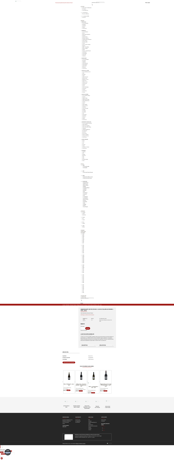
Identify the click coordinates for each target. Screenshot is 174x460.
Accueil (64, 304)
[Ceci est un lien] (18, 1)
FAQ (89, 419)
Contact (89, 429)
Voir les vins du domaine (69, 362)
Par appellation (78, 421)
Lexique (89, 427)
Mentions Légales (82, 443)
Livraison (89, 421)
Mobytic (77, 443)
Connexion (103, 421)
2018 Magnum (83, 314)
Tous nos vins (77, 419)
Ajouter (87, 328)
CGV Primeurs (90, 424)
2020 (86, 314)
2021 (88, 314)
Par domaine (77, 422)
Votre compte (103, 419)
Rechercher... (94, 2)
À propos (89, 428)
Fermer (82, 303)
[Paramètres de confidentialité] (2, 458)
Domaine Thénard (73, 304)
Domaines (67, 304)
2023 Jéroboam (91, 314)
